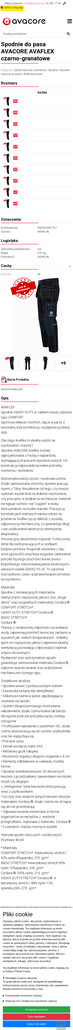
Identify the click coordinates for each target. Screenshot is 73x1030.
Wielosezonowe (32, 74)
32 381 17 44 (53, 3)
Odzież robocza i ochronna (30, 70)
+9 (63, 363)
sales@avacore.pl (34, 3)
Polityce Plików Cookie (18, 971)
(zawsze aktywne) (21, 978)
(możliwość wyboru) (23, 995)
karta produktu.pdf (12, 389)
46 (38, 274)
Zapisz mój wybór (36, 1024)
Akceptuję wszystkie (36, 1009)
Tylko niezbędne (36, 1016)
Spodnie (53, 70)
